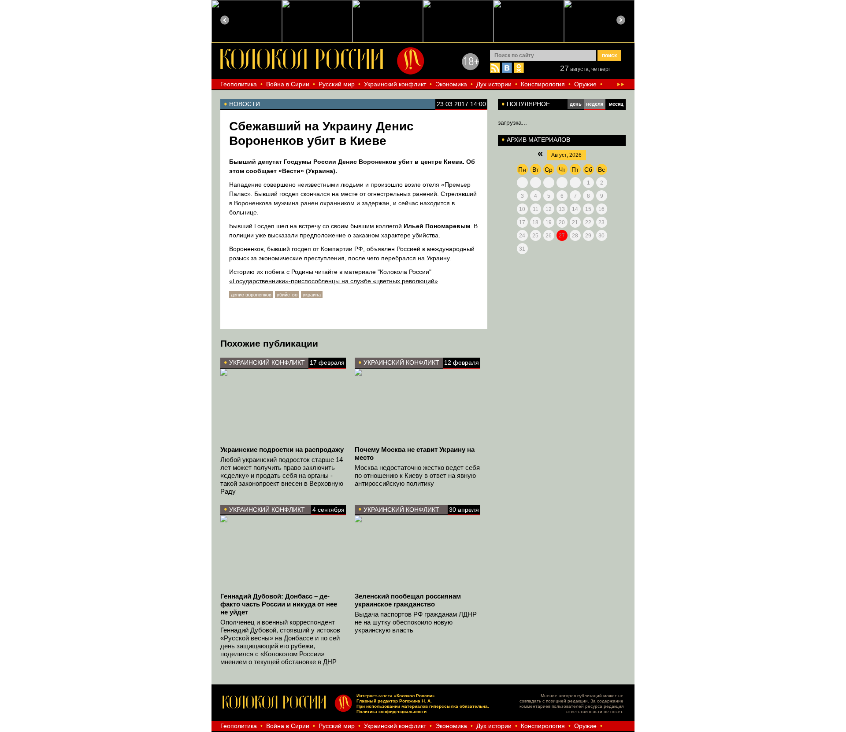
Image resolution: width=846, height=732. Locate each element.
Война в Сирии (287, 84)
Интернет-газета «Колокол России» (395, 695)
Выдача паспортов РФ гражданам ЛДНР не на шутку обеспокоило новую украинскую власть (416, 622)
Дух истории (494, 84)
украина (312, 294)
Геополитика (238, 84)
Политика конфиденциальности (391, 711)
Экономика (451, 84)
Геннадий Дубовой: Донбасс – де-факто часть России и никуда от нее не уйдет (278, 604)
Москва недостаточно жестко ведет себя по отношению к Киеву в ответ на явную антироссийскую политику (417, 475)
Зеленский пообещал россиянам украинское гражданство (408, 600)
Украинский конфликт (395, 84)
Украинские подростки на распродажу (282, 449)
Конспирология (543, 84)
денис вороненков (251, 294)
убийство (287, 294)
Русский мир (337, 84)
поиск (609, 55)
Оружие (585, 84)
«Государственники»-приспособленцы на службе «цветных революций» (333, 281)
